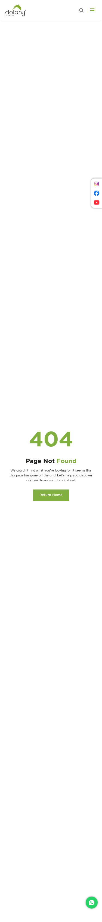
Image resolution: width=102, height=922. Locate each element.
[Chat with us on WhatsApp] (92, 903)
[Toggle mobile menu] (92, 10)
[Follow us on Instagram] (96, 184)
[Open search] (81, 10)
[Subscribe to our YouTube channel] (96, 202)
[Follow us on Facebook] (96, 193)
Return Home (51, 495)
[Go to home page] (15, 10)
